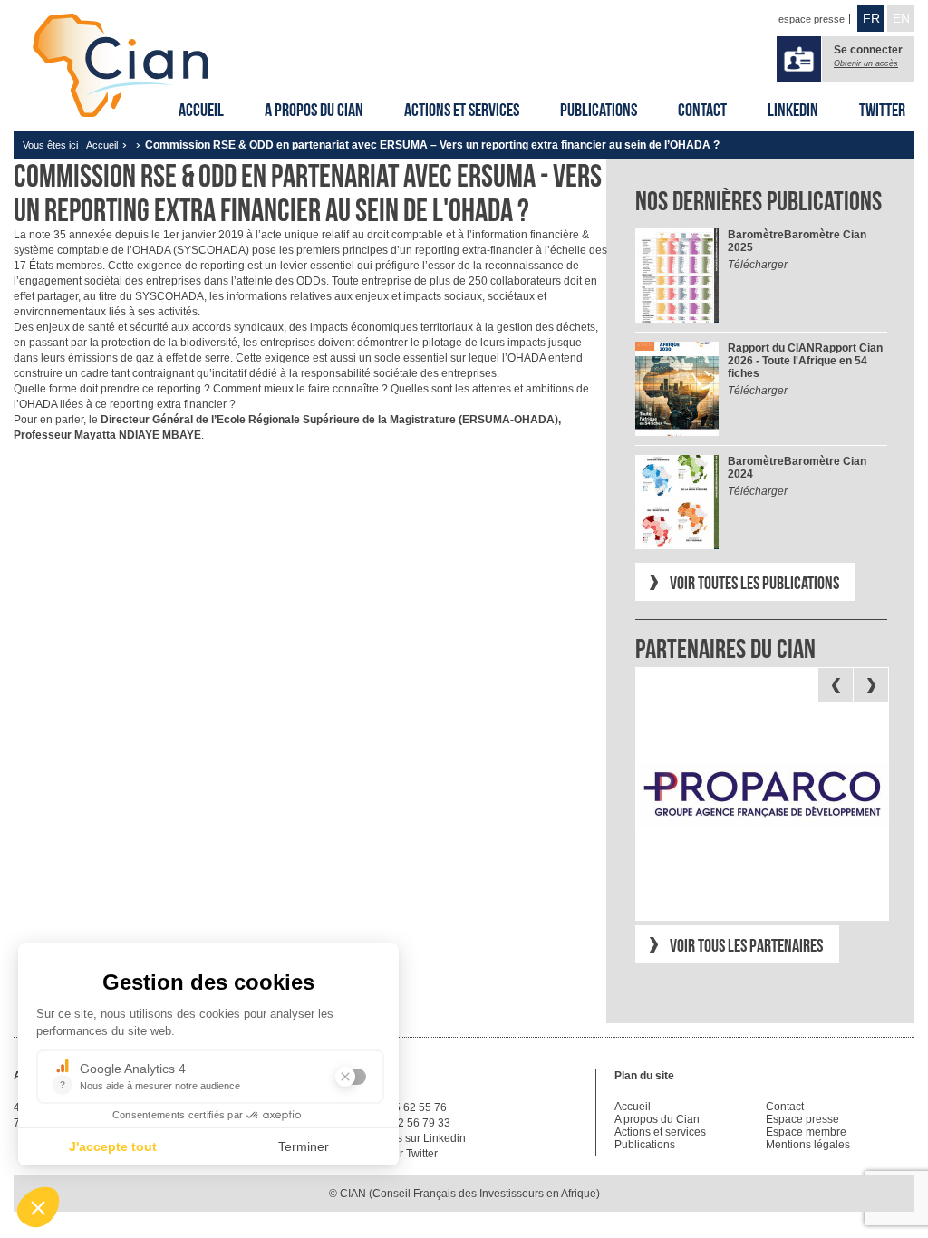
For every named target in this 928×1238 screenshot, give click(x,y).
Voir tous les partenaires (746, 945)
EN (901, 18)
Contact (702, 110)
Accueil (201, 110)
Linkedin (793, 110)
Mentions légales (808, 1144)
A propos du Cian (314, 110)
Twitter (882, 110)
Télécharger (758, 264)
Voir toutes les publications (754, 583)
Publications (598, 110)
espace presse (811, 19)
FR (871, 18)
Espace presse (802, 1119)
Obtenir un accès (866, 63)
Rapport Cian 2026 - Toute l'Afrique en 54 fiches (805, 361)
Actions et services (461, 110)
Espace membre (806, 1132)
